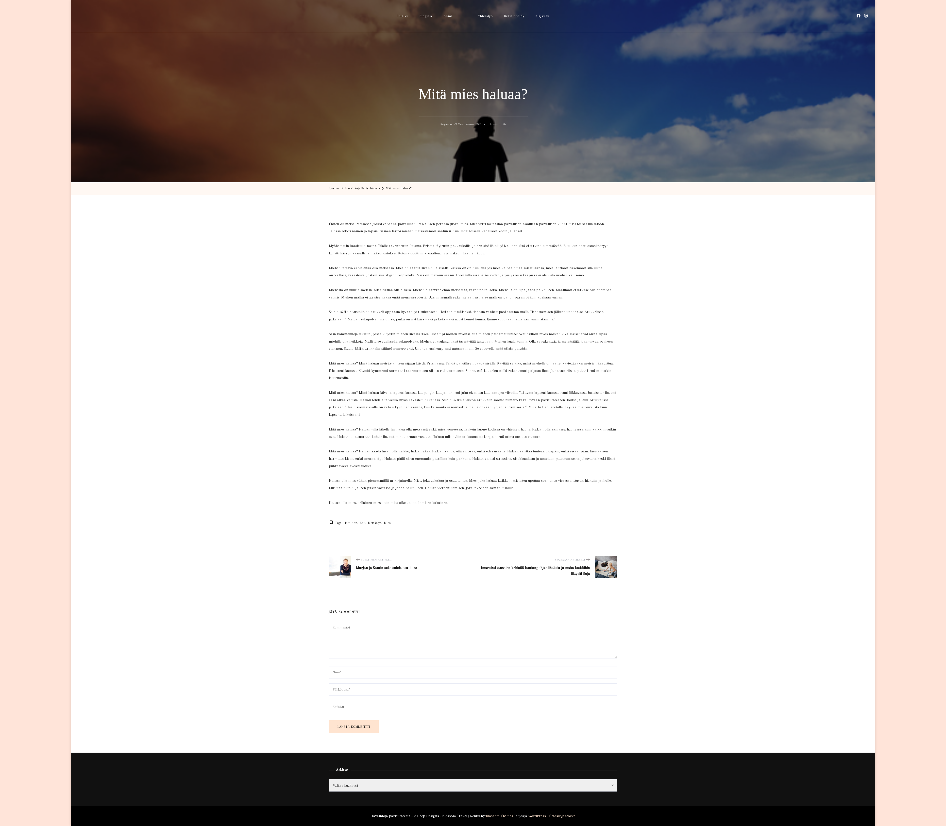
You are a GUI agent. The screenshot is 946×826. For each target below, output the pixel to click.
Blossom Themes (499, 816)
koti (362, 523)
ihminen (351, 523)
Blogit (424, 16)
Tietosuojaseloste (562, 816)
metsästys (374, 523)
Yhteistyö (485, 16)
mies (387, 523)
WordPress (537, 816)
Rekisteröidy (514, 16)
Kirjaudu (542, 16)
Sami (448, 16)
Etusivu (402, 16)
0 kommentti (497, 125)
